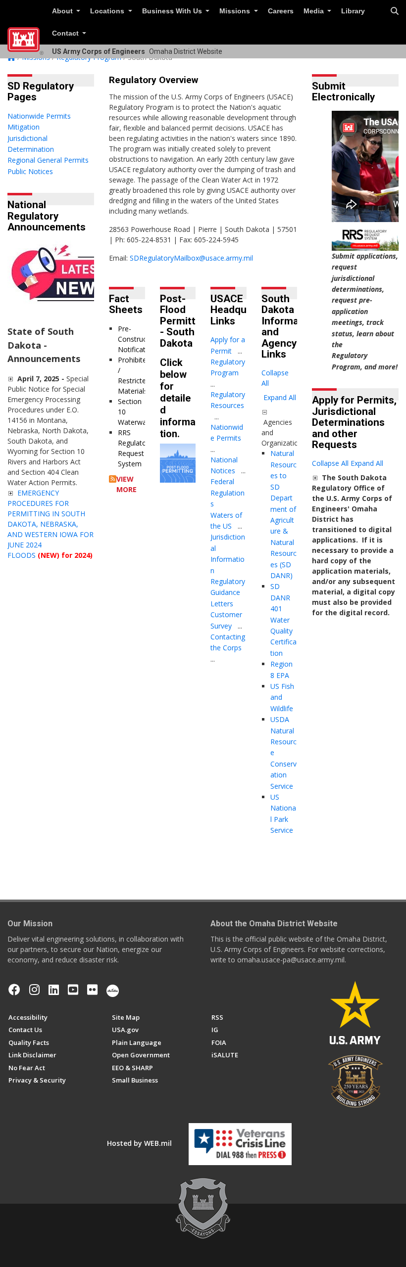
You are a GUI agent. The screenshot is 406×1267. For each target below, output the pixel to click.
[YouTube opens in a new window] (73, 989)
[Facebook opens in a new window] (14, 989)
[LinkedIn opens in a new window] (54, 989)
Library (353, 11)
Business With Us (173, 11)
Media (315, 11)
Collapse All (275, 378)
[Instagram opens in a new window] (34, 989)
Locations (108, 11)
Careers (281, 11)
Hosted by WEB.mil (139, 1143)
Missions (235, 11)
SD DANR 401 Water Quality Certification (283, 619)
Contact (66, 33)
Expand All (279, 397)
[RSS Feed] (112, 479)
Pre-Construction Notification (138, 339)
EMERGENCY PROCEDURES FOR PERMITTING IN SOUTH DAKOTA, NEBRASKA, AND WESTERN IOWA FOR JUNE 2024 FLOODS (50, 524)
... (240, 351)
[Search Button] (395, 11)
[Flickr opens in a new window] (92, 989)
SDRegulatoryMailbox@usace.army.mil (191, 258)
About (63, 11)
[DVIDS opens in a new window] (112, 989)
